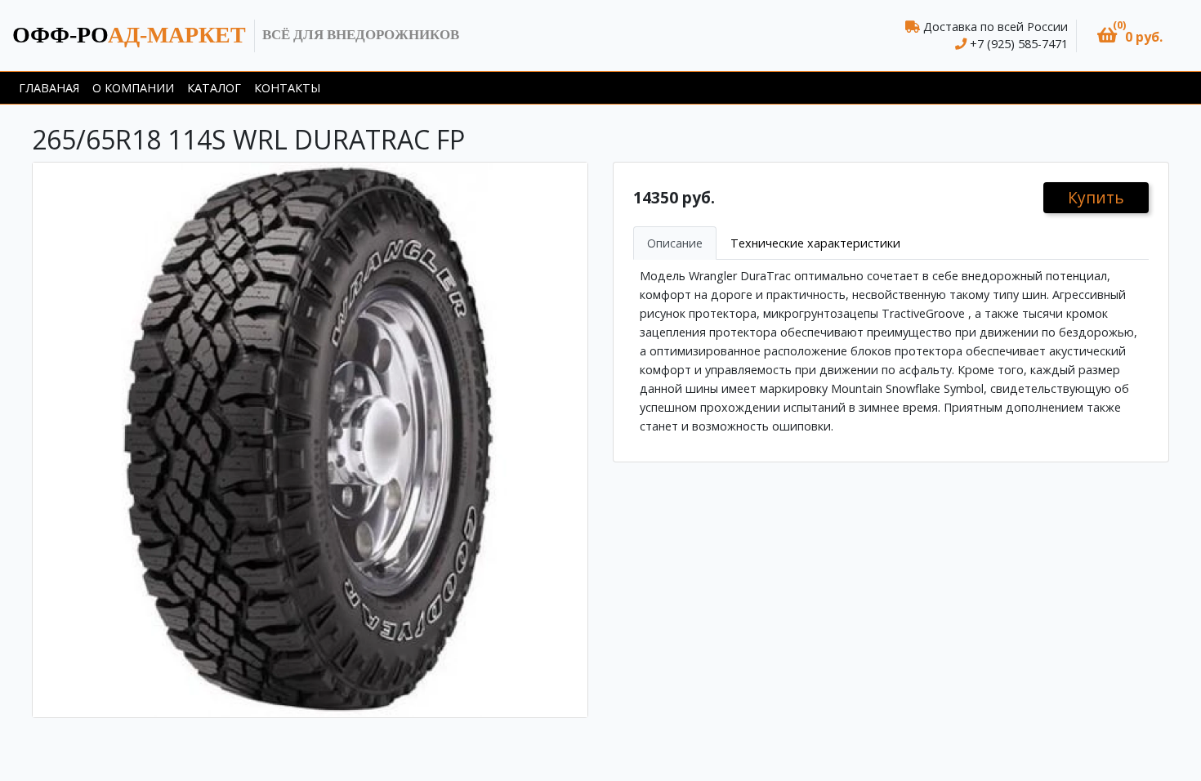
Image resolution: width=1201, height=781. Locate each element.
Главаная (49, 88)
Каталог (214, 88)
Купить (1096, 197)
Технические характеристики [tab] (815, 243)
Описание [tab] (675, 243)
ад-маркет (129, 34)
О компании (133, 88)
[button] (1130, 35)
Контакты (287, 88)
